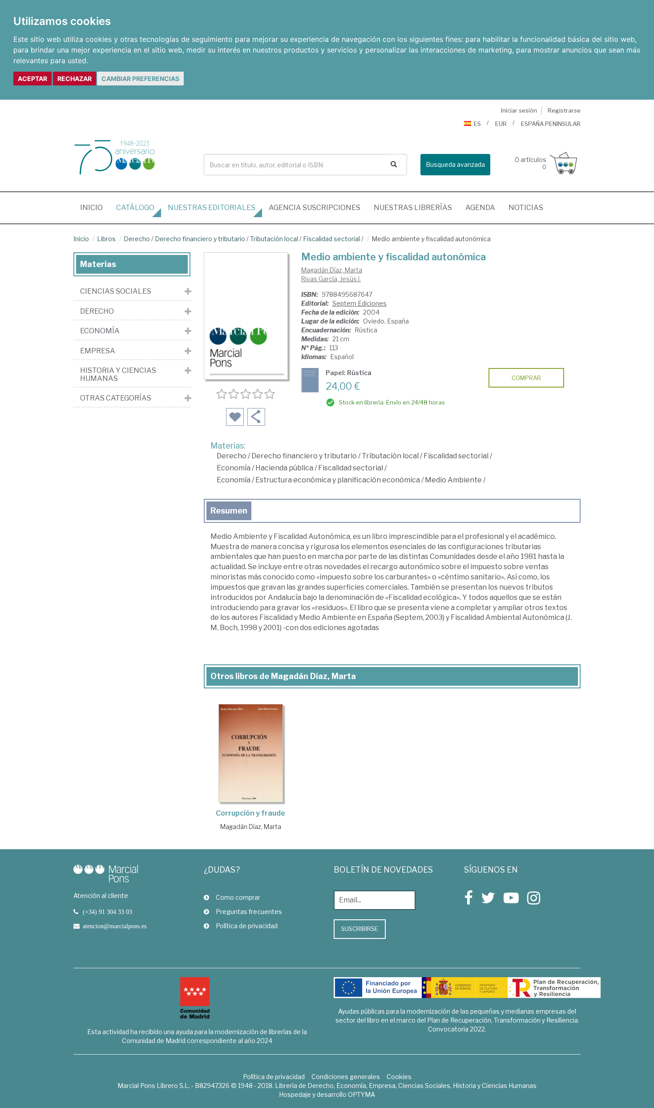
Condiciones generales (345, 1076)
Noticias (526, 207)
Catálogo (135, 207)
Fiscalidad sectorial (331, 239)
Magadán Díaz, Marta (331, 270)
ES (477, 123)
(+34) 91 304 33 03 (107, 912)
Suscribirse (359, 928)
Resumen (228, 510)
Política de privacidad (247, 926)
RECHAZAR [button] (74, 78)
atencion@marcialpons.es (114, 926)
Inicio (94, 207)
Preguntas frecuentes (249, 911)
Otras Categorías (115, 398)
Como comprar (238, 897)
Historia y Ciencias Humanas (118, 374)
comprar (526, 377)
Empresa (97, 351)
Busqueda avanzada (455, 164)
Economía (233, 468)
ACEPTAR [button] (32, 78)
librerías (413, 207)
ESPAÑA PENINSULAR (551, 123)
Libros (106, 239)
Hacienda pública (284, 468)
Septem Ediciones (359, 303)
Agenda (480, 207)
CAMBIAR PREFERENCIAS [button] (140, 78)
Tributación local (274, 239)
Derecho (137, 239)
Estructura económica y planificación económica (337, 480)
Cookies (399, 1076)
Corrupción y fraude (250, 813)
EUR (501, 123)
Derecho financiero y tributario (200, 239)
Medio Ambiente (453, 480)
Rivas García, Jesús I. (331, 279)
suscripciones (314, 207)
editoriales (211, 207)
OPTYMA (361, 1094)
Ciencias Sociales (115, 291)
